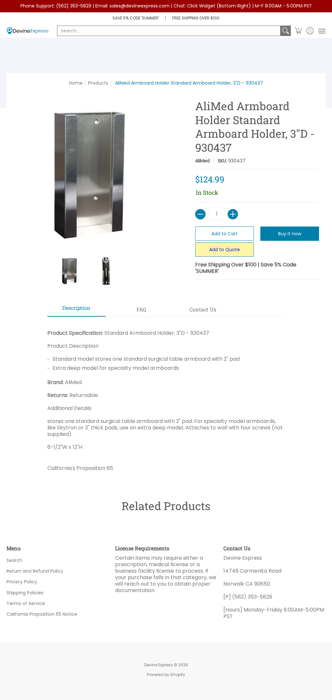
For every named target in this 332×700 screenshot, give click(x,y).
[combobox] (168, 31)
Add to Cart (224, 233)
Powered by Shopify (166, 674)
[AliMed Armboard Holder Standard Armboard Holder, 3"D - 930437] (69, 270)
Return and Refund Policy (34, 571)
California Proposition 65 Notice (41, 614)
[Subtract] (200, 214)
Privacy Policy (21, 581)
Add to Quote (224, 249)
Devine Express (158, 665)
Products (98, 83)
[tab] (76, 310)
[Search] (285, 31)
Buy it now (289, 233)
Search (14, 560)
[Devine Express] (27, 31)
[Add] (233, 214)
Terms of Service (25, 603)
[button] (298, 31)
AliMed (202, 161)
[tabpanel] (166, 398)
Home (76, 83)
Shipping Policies (24, 592)
